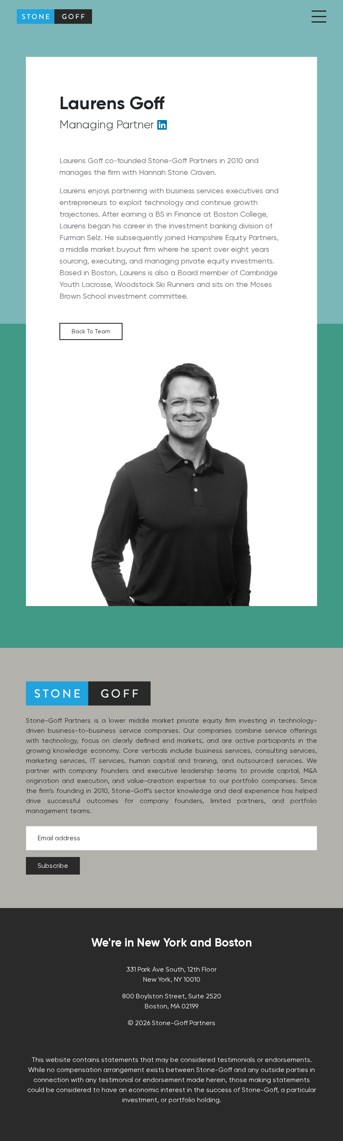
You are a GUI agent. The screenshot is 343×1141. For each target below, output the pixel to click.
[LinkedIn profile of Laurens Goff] (162, 126)
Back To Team (91, 331)
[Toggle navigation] (319, 16)
